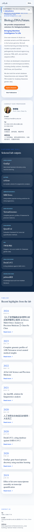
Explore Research (11, 87)
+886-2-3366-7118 (6, 514)
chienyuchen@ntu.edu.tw (12, 119)
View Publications (11, 92)
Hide (29, 10)
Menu (29, 3)
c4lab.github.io (9, 11)
